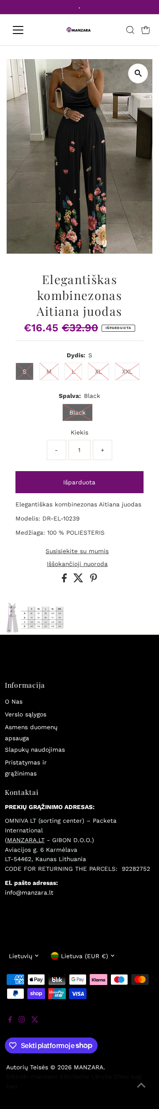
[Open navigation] (24, 30)
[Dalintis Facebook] (65, 580)
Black (77, 412)
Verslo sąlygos (25, 714)
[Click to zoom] (138, 73)
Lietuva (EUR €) (84, 955)
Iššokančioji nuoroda (77, 564)
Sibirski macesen (31, 1076)
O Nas (14, 701)
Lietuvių (20, 955)
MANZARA (88, 1067)
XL (98, 371)
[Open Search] (130, 30)
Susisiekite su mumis (77, 551)
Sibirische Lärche (86, 1076)
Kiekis (79, 432)
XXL (127, 371)
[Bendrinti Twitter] (79, 580)
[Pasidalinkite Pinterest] (93, 580)
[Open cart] (145, 30)
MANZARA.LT (26, 839)
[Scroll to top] (141, 1091)
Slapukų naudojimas (35, 749)
